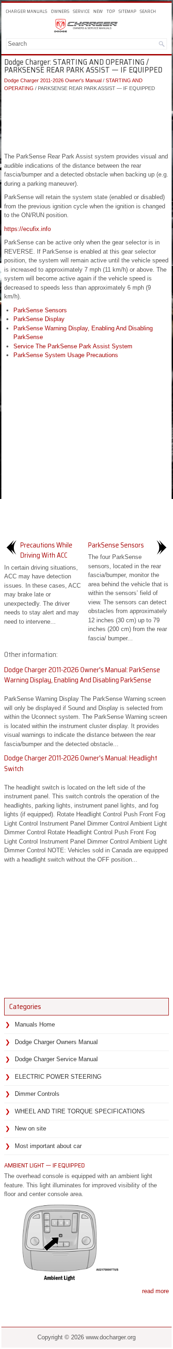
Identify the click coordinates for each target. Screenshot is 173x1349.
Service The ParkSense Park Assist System (72, 346)
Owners (60, 11)
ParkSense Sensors (40, 310)
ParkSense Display (39, 319)
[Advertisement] (86, 119)
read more (155, 1291)
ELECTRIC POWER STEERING (58, 1076)
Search (148, 11)
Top (111, 11)
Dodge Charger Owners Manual (56, 1042)
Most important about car (48, 1145)
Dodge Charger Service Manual (56, 1059)
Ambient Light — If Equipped (44, 1165)
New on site (30, 1128)
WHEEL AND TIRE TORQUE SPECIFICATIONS (80, 1111)
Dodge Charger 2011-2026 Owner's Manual (52, 80)
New (98, 11)
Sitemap (127, 11)
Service (81, 11)
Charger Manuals (26, 11)
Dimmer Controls (37, 1093)
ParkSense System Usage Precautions (65, 355)
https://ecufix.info (27, 228)
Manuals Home (35, 1024)
